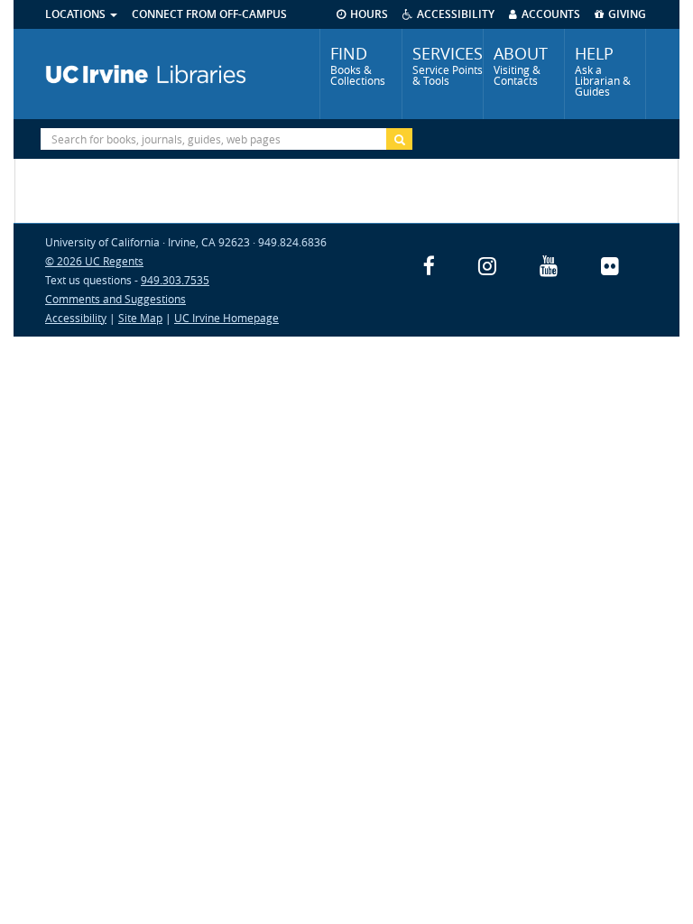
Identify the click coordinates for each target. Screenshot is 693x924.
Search (399, 139)
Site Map (140, 317)
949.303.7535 (175, 280)
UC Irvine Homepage (226, 317)
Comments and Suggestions (115, 298)
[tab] (360, 74)
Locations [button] (76, 14)
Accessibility (75, 317)
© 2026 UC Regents (94, 261)
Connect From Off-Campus (209, 14)
